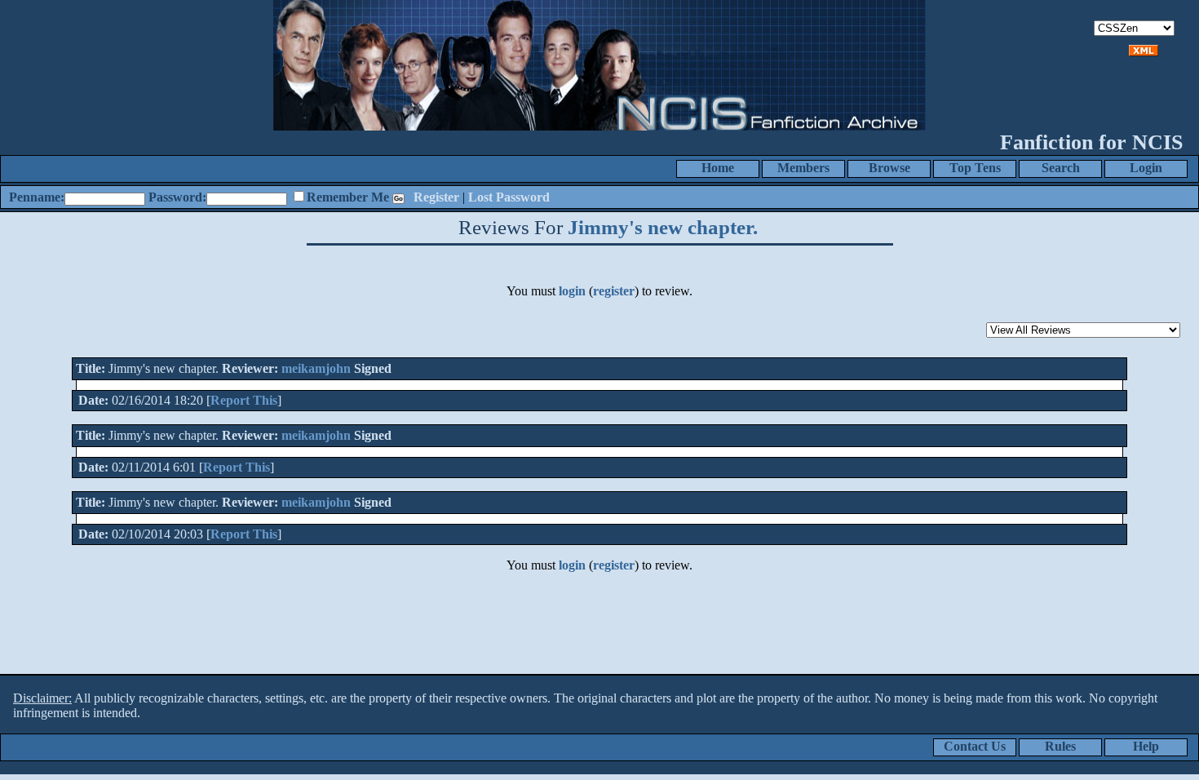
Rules (1060, 746)
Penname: (36, 197)
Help (1146, 746)
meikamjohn (316, 368)
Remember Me (348, 197)
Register (436, 197)
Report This (243, 400)
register (614, 291)
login (572, 291)
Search (1061, 168)
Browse (889, 168)
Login (1146, 168)
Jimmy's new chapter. (663, 227)
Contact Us (975, 746)
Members (803, 168)
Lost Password (509, 197)
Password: (177, 197)
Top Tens (975, 168)
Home (717, 168)
